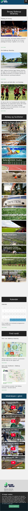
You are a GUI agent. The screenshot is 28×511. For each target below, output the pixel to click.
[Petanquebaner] (14, 178)
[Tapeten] (14, 203)
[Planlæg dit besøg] (14, 29)
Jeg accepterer (14, 506)
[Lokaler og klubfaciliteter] (14, 277)
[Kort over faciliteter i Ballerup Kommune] (14, 376)
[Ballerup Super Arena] (14, 128)
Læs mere (3, 47)
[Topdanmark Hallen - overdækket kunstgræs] (14, 252)
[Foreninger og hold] (14, 92)
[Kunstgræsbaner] (14, 215)
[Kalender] (14, 313)
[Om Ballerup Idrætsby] (14, 60)
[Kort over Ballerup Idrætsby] (14, 349)
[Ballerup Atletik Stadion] (14, 165)
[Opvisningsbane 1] (14, 228)
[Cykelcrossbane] (14, 190)
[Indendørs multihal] (14, 140)
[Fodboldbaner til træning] (14, 265)
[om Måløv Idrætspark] (14, 240)
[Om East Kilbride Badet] (14, 153)
